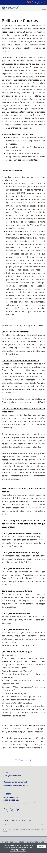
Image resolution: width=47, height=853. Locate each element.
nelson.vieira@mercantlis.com (15, 785)
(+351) (11, 797)
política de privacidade (19, 829)
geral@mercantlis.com (12, 776)
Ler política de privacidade (18, 851)
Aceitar (41, 846)
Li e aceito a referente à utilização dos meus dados (23, 830)
